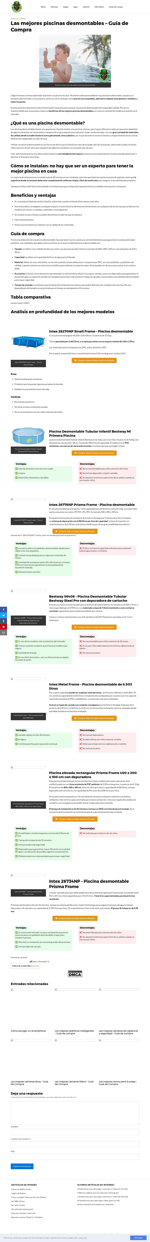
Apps (75, 7)
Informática (99, 7)
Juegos (65, 7)
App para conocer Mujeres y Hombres (27, 1217)
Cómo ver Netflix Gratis (21, 1189)
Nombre (15, 1127)
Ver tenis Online (18, 1205)
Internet (86, 7)
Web (13, 1151)
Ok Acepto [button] (138, 1238)
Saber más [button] (83, 1238)
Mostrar (34, 966)
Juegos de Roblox (18, 1193)
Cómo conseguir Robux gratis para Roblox (28, 1197)
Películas (54, 7)
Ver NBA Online (18, 1201)
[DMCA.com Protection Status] (75, 973)
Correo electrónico (21, 1139)
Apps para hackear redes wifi (23, 1213)
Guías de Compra (116, 7)
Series (43, 7)
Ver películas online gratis (22, 1209)
